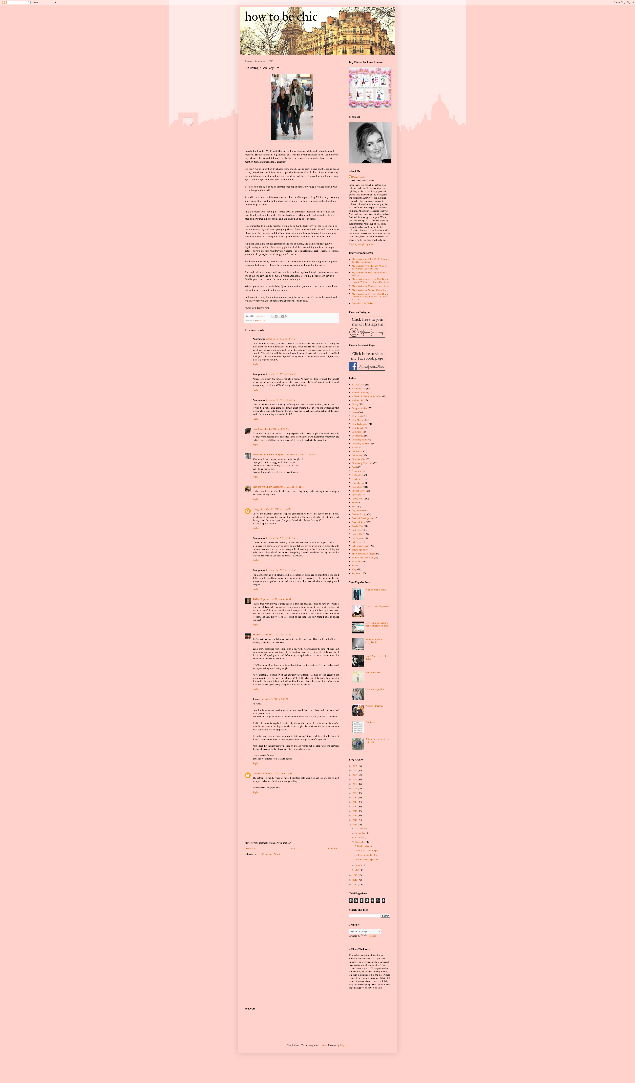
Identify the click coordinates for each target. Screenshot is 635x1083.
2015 (355, 815)
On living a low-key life (366, 854)
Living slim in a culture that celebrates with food (376, 624)
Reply (255, 364)
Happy (256, 509)
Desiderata (370, 722)
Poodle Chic (357, 526)
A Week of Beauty (360, 392)
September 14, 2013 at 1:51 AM (281, 570)
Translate (371, 935)
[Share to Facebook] (282, 316)
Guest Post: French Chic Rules (376, 657)
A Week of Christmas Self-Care (366, 396)
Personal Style (358, 522)
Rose (255, 429)
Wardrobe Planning (374, 705)
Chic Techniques (359, 423)
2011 (355, 879)
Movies (355, 502)
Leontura (322, 1045)
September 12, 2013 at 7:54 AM (281, 338)
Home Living (358, 482)
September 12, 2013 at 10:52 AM (273, 428)
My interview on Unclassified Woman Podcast (369, 274)
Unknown (257, 773)
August (359, 865)
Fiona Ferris (358, 177)
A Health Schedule (363, 845)
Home (292, 848)
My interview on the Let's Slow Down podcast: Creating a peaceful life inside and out (370, 296)
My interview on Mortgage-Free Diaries (370, 285)
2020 (355, 793)
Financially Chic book (362, 463)
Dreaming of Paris (360, 443)
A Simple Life (259, 320)
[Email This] (273, 316)
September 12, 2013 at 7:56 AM (281, 374)
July (357, 869)
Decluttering (357, 435)
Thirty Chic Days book (362, 557)
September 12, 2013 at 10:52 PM (288, 486)
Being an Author (359, 408)
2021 (355, 788)
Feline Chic (357, 451)
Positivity (356, 530)
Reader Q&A (358, 533)
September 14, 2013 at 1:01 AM (281, 538)
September (360, 841)
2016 (355, 811)
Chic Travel (357, 427)
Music (355, 506)
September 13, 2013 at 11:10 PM (275, 509)
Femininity (357, 455)
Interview (356, 494)
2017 (355, 806)
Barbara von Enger (262, 486)
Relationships (358, 537)
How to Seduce (372, 672)
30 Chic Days (358, 384)
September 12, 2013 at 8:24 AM (281, 399)
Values (355, 565)
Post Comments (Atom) (269, 853)
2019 (355, 797)
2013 (355, 824)
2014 (355, 819)
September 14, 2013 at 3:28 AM (276, 599)
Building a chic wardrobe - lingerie (377, 740)
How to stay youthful (375, 689)
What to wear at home (375, 589)
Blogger (343, 1045)
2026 (355, 765)
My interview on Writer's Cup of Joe (369, 289)
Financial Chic (358, 459)
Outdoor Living (359, 514)
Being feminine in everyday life (373, 641)
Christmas (356, 431)
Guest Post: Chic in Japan (367, 850)
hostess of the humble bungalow (268, 454)
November (360, 833)
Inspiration (357, 486)
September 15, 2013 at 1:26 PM (276, 634)
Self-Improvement (360, 545)
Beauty (355, 404)
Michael (257, 634)
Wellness (356, 573)
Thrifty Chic (358, 561)
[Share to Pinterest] (285, 316)
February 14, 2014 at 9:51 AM (277, 773)
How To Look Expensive (377, 606)
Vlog (354, 569)
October (359, 837)
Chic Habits (357, 416)
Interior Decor (358, 490)
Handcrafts (357, 478)
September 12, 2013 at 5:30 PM (300, 454)
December (360, 828)
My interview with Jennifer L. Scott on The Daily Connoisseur (370, 261)
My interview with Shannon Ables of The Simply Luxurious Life (369, 267)
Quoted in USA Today (362, 303)
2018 (355, 801)
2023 (355, 779)
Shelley (256, 599)
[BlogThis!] (276, 316)
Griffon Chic (358, 474)
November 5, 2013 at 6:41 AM (275, 699)
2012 (355, 875)
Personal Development (362, 518)
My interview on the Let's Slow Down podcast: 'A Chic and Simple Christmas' (370, 281)
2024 (355, 774)
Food (354, 467)
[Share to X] (279, 316)
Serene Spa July (359, 549)
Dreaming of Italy (360, 439)
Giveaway (356, 471)
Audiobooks (357, 400)
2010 (355, 884)
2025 (355, 770)
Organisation (358, 510)
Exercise (356, 447)
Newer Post (251, 848)
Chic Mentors (358, 419)
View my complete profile (361, 244)
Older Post (333, 848)
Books (355, 412)
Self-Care (356, 541)
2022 (355, 783)
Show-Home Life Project (364, 553)
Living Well (357, 498)
